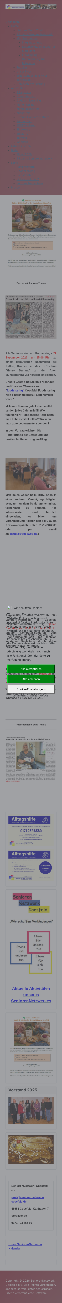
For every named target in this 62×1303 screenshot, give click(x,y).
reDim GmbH (43, 696)
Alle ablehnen (31, 679)
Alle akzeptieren (31, 669)
